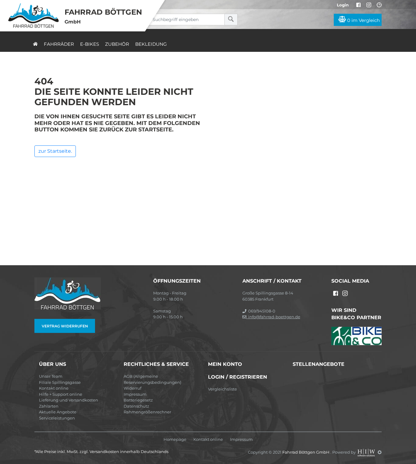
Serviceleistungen (57, 418)
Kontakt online (54, 388)
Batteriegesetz (138, 400)
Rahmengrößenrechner (147, 411)
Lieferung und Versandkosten (68, 400)
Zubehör (117, 44)
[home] (35, 44)
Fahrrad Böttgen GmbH (306, 452)
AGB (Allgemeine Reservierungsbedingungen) (152, 379)
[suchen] (231, 19)
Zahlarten (48, 406)
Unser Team (50, 376)
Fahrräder (59, 44)
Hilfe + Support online (60, 394)
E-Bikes (89, 44)
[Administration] (380, 452)
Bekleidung (151, 44)
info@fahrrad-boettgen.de (273, 316)
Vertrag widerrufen (65, 326)
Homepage (175, 439)
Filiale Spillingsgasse (60, 382)
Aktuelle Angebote (57, 411)
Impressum (135, 394)
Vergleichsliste (222, 389)
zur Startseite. (55, 151)
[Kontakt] (379, 4)
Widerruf (132, 388)
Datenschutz (136, 406)
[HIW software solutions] (367, 452)
